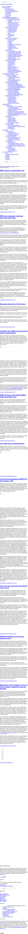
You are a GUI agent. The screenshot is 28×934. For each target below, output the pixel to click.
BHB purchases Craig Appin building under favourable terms (13, 396)
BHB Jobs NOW (12, 132)
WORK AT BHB (9, 131)
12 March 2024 (3, 211)
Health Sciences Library (13, 67)
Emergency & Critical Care (14, 20)
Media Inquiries (3, 899)
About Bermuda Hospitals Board (15, 106)
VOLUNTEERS (9, 141)
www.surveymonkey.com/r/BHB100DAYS (9, 232)
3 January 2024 (3, 326)
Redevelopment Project (13, 115)
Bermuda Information (12, 134)
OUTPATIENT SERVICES (11, 38)
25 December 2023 (4, 476)
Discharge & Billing (12, 98)
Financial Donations (12, 150)
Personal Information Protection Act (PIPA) (17, 114)
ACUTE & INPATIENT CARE (12, 18)
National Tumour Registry (13, 70)
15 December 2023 (4, 633)
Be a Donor (7, 13)
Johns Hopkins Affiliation (13, 122)
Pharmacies (10, 65)
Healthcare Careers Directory (14, 139)
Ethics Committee (12, 66)
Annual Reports (11, 128)
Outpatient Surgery (12, 46)
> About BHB (3, 876)
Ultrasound (10, 35)
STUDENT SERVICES (10, 136)
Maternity (10, 21)
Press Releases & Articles (13, 125)
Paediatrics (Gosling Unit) (13, 22)
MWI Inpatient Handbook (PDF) (15, 84)
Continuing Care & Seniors (14, 24)
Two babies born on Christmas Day (12, 443)
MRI (9, 33)
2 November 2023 (4, 745)
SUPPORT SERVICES (10, 60)
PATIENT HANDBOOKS (11, 82)
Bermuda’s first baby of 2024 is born (12, 304)
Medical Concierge (12, 68)
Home (1, 166)
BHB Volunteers (11, 142)
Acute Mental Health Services (14, 53)
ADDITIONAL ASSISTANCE (12, 95)
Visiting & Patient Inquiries (14, 77)
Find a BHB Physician (10, 10)
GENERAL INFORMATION (11, 75)
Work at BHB (8, 12)
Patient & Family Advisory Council (15, 143)
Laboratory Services (12, 28)
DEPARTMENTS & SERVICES (10, 17)
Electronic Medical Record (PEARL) (16, 111)
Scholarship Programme (13, 138)
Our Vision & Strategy (13, 108)
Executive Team (11, 119)
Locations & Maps (12, 76)
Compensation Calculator (13, 133)
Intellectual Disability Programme (15, 55)
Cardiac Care (11, 40)
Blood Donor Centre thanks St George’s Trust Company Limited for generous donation (14, 687)
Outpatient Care (11, 45)
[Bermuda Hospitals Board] (6, 4)
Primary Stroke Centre (13, 23)
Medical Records (11, 61)
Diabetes (10, 42)
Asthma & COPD (12, 39)
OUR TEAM (8, 116)
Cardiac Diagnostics (12, 29)
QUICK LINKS (6, 7)
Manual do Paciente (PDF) (14, 88)
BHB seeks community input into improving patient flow (11, 217)
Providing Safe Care (12, 110)
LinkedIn (7, 156)
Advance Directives (12, 101)
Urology (10, 49)
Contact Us (7, 16)
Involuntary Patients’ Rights (14, 93)
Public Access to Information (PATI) (16, 112)
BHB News (2, 898)
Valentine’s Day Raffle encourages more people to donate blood (14, 332)
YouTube (7, 158)
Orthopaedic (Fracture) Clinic (14, 44)
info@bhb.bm (3, 884)
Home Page (9, 211)
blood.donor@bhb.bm (18, 387)
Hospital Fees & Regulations (14, 79)
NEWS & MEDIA (9, 123)
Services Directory (9, 9)
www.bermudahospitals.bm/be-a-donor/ (8, 732)
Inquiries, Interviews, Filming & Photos (16, 126)
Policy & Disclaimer (7, 6)
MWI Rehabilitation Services (14, 56)
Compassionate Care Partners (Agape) (16, 144)
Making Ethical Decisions (13, 103)
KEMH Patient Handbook (13, 83)
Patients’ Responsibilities (13, 92)
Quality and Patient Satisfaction (15, 109)
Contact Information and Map (6, 886)
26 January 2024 (3, 299)
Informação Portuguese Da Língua (15, 94)
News (6, 153)
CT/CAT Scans (11, 32)
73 (3, 759)
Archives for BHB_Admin (9, 166)
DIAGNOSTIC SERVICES (11, 27)
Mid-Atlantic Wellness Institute (14, 51)
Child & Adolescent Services (14, 54)
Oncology (10, 43)
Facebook (7, 155)
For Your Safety (11, 78)
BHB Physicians (11, 121)
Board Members (11, 117)
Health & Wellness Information (14, 71)
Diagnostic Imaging (12, 31)
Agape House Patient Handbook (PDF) (16, 87)
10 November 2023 (4, 680)
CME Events (8, 15)
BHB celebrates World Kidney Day (12, 170)
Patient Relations (11, 64)
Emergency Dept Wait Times (11, 11)
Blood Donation (11, 148)
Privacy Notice (3, 901)
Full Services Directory (13, 72)
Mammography (11, 34)
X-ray (9, 37)
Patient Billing (11, 62)
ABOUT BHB (6, 104)
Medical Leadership (12, 120)
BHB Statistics (11, 127)
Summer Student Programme (14, 137)
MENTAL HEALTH (10, 50)
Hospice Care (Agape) (13, 26)
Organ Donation (11, 149)
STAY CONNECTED (8, 152)
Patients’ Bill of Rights (13, 90)
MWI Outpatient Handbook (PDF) (15, 86)
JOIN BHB (5, 130)
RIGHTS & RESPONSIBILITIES (12, 89)
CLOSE (2, 933)
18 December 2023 (4, 583)
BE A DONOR (8, 147)
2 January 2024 (3, 392)
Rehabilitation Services (13, 48)
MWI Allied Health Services (14, 59)
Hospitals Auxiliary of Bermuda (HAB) (16, 145)
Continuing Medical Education (12, 154)
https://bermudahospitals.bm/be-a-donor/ (14, 388)
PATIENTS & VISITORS (8, 73)
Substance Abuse (11, 57)
